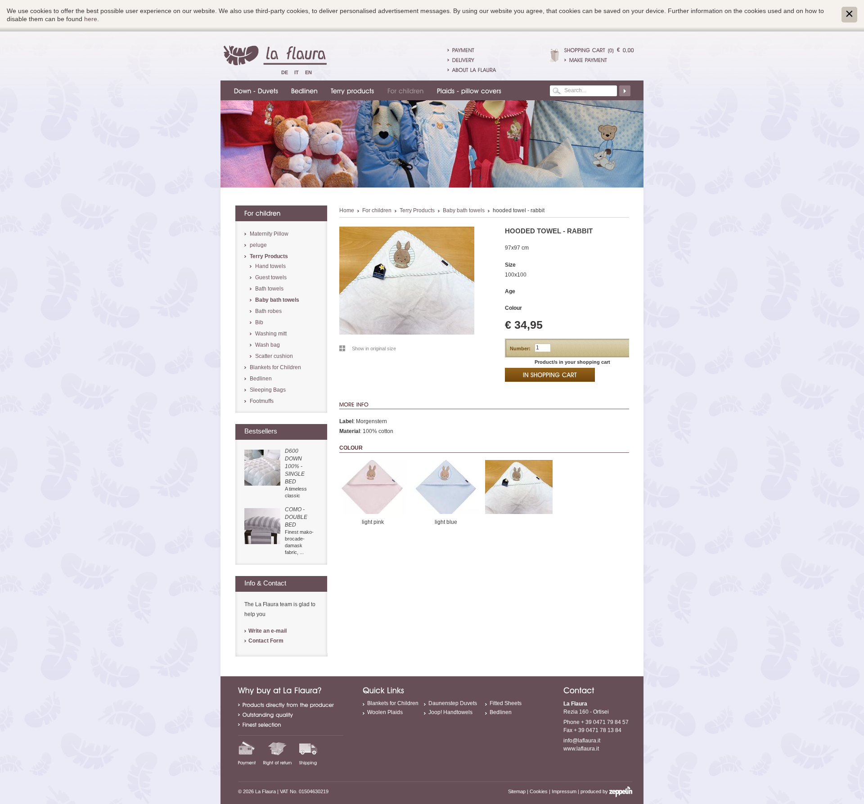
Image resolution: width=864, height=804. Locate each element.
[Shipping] (308, 752)
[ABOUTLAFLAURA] (474, 70)
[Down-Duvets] (254, 90)
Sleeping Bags (268, 390)
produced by (594, 791)
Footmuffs (262, 401)
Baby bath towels (464, 210)
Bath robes (268, 311)
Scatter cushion (274, 356)
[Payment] (247, 752)
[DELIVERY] (463, 60)
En (308, 72)
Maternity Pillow (269, 234)
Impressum (564, 791)
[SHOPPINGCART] (584, 50)
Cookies (539, 791)
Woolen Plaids (385, 712)
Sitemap (517, 791)
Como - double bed (296, 517)
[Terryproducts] (351, 90)
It (296, 72)
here (90, 18)
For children (377, 210)
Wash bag (267, 345)
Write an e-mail (267, 631)
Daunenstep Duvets (452, 703)
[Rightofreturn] (277, 752)
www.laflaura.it (581, 749)
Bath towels (269, 289)
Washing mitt (271, 334)
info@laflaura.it (581, 740)
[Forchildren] (404, 90)
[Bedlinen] (303, 90)
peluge (258, 245)
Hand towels (270, 266)
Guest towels (271, 277)
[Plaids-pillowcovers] (467, 90)
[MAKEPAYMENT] (599, 60)
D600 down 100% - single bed (295, 466)
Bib (259, 322)
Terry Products (417, 210)
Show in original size (374, 348)
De (284, 72)
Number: (520, 348)
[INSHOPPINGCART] (550, 375)
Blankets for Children (275, 367)
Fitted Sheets (506, 703)
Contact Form (266, 641)
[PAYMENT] (463, 50)
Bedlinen (261, 378)
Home (346, 210)
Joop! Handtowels (450, 712)
